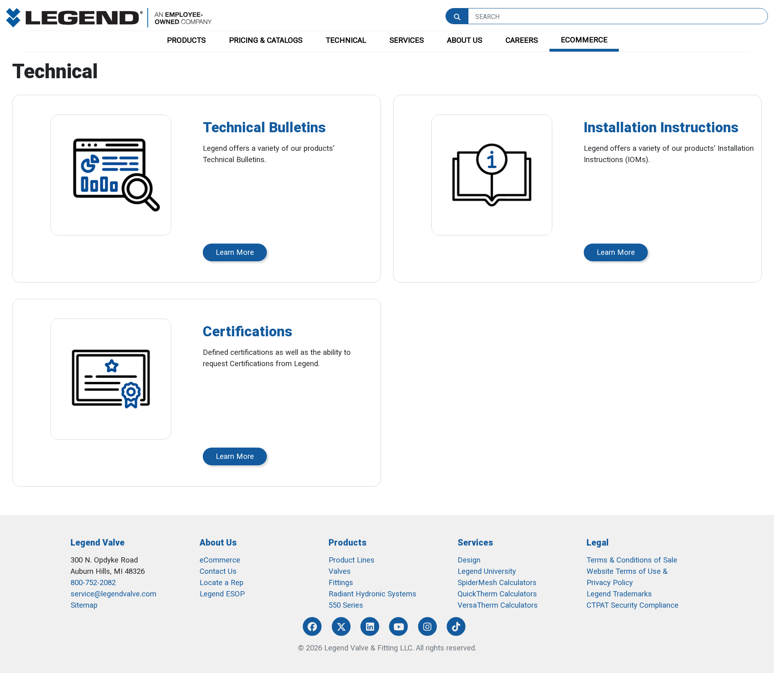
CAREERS (522, 40)
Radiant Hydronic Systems (372, 594)
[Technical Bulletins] (111, 175)
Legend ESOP (222, 594)
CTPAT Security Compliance (632, 605)
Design (469, 560)
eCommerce (220, 560)
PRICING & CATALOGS (265, 40)
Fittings (341, 582)
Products (347, 543)
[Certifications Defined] (111, 379)
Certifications (247, 331)
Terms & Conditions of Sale (632, 560)
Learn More (235, 252)
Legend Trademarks (619, 594)
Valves (340, 571)
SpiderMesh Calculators (497, 582)
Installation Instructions (661, 127)
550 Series (346, 605)
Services (475, 543)
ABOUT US (464, 40)
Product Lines (352, 560)
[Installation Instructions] (492, 175)
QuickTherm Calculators (497, 594)
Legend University (487, 571)
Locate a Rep (221, 582)
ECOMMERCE (584, 39)
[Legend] (109, 17)
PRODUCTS (186, 40)
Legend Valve (98, 543)
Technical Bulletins (264, 127)
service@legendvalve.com (113, 594)
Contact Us (218, 571)
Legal (598, 543)
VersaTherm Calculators (498, 605)
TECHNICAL (346, 40)
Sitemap (84, 605)
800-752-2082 (93, 582)
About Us (218, 543)
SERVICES (406, 40)
